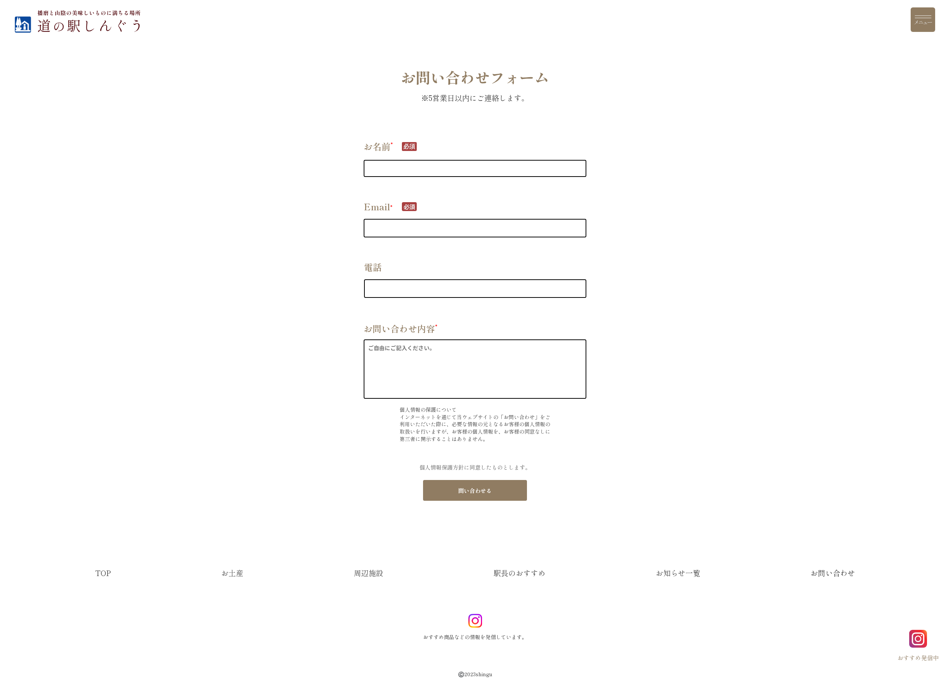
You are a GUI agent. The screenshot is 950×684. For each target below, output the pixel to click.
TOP (103, 573)
